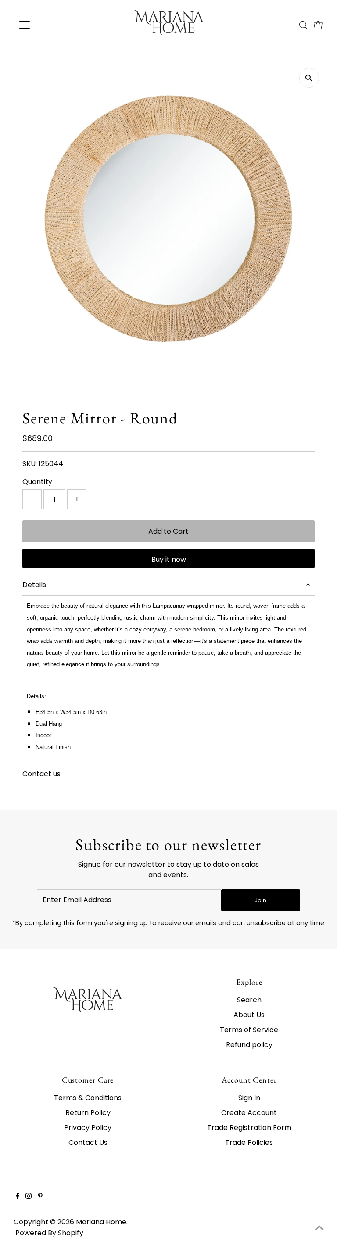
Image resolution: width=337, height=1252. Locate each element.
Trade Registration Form (249, 1128)
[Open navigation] (50, 25)
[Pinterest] (40, 1196)
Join (260, 900)
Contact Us (88, 1142)
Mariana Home (101, 1222)
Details (34, 585)
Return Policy (88, 1113)
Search (249, 1000)
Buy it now (168, 559)
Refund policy (249, 1045)
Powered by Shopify (49, 1233)
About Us (249, 1015)
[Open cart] (318, 25)
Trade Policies (249, 1142)
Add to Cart (168, 531)
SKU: (29, 464)
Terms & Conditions (88, 1098)
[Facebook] (18, 1196)
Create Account (249, 1113)
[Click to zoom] (309, 78)
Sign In (249, 1098)
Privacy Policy (87, 1128)
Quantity (37, 482)
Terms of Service (249, 1030)
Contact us (41, 774)
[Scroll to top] (319, 1228)
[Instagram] (28, 1196)
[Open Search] (303, 25)
